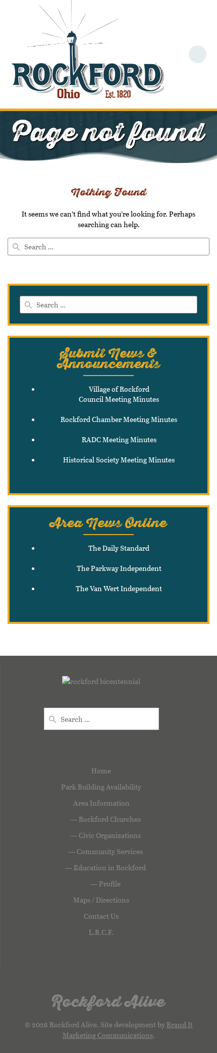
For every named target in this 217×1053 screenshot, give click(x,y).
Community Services (110, 851)
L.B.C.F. (101, 932)
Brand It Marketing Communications (128, 1029)
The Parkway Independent (119, 568)
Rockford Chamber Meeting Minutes (119, 419)
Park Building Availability (101, 786)
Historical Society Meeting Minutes (119, 459)
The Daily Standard (118, 548)
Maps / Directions (101, 899)
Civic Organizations (110, 835)
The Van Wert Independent (119, 588)
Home (101, 770)
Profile (110, 883)
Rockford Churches (110, 819)
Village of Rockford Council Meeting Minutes (119, 394)
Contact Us (101, 916)
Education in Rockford (110, 867)
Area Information (101, 803)
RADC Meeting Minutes (119, 439)
